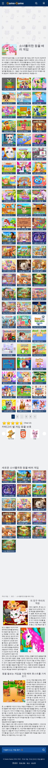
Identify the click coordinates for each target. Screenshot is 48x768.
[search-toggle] (36, 3)
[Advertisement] (22, 25)
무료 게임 (22, 763)
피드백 (33, 763)
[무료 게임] (15, 3)
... (21, 417)
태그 (28, 763)
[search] (43, 750)
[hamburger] (3, 3)
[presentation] (3, 433)
